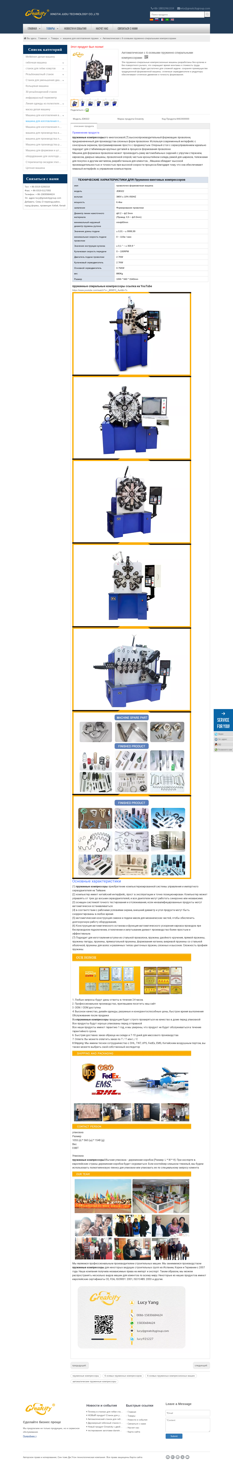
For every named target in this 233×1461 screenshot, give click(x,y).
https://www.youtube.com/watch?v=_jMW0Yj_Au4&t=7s (99, 290)
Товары (50, 28)
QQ (219, 744)
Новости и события (75, 28)
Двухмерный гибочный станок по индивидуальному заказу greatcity (123, 1423)
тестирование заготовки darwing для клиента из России (116, 1430)
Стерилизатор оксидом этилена (44, 162)
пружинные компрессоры (86, 1375)
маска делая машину (38, 109)
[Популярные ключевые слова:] (207, 14)
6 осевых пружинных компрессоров (123, 1375)
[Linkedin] (178, 1457)
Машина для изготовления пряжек (46, 127)
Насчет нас (102, 28)
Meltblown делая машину (40, 56)
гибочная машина (36, 62)
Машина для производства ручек (45, 144)
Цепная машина (35, 168)
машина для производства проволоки (46, 138)
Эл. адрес (222, 739)
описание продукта (84, 126)
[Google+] (173, 1457)
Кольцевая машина (37, 86)
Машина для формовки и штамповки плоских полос (46, 150)
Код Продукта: (169, 119)
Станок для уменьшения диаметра (46, 80)
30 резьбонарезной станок (41, 91)
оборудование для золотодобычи (45, 156)
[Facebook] (168, 1457)
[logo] (62, 13)
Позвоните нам (225, 750)
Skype (220, 734)
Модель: (77, 119)
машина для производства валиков (46, 132)
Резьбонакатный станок (40, 74)
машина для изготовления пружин (46, 121)
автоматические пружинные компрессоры (94, 1381)
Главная (32, 28)
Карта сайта (134, 1431)
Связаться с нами (128, 28)
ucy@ (39, 198)
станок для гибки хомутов (41, 68)
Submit (174, 1436)
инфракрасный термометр (41, 97)
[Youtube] (187, 1457)
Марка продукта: (126, 119)
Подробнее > (30, 1436)
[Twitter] (182, 1457)
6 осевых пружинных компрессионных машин (171, 1375)
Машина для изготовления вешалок (46, 115)
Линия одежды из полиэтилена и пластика (46, 103)
